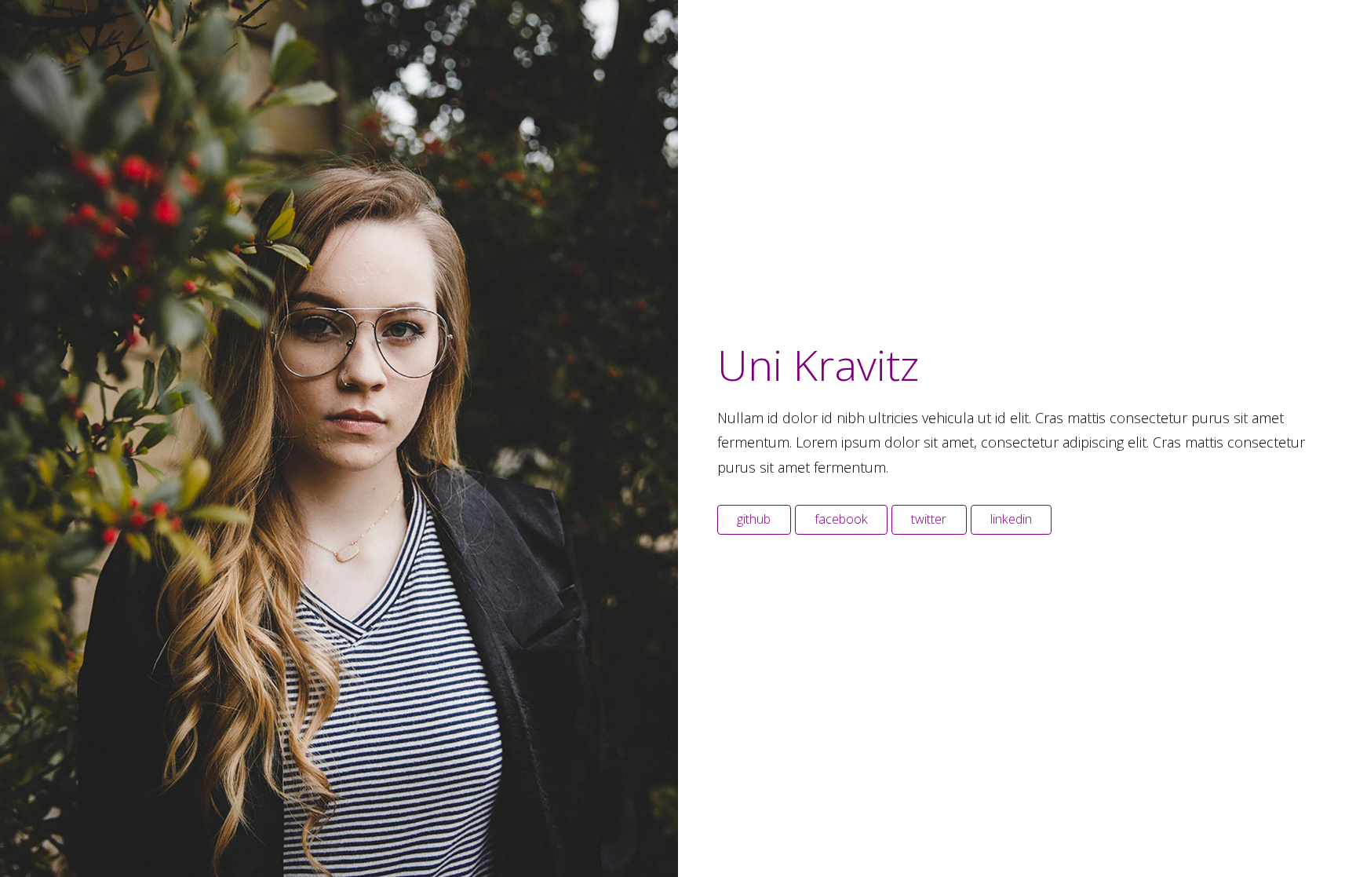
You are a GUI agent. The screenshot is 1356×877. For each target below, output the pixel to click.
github (754, 519)
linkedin (1011, 519)
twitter (928, 519)
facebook (841, 519)
